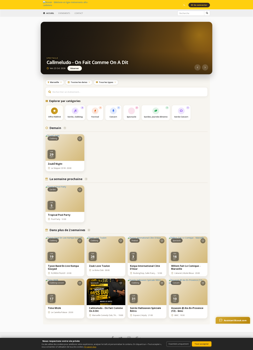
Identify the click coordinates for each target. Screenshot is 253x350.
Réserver (74, 68)
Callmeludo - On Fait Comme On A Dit (87, 62)
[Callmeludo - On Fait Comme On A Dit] (126, 48)
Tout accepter (202, 344)
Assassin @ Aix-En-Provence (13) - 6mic (187, 309)
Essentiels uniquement (179, 344)
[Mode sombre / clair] (184, 5)
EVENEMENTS (64, 13)
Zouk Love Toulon (99, 265)
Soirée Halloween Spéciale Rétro (145, 309)
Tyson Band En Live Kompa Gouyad (63, 267)
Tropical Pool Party (59, 214)
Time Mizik (54, 308)
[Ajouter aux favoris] (79, 138)
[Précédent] (197, 67)
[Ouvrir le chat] (233, 320)
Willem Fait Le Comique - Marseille (185, 267)
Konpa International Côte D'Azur (145, 267)
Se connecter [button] (200, 5)
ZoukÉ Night (55, 163)
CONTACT (79, 13)
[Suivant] (205, 67)
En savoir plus (90, 347)
